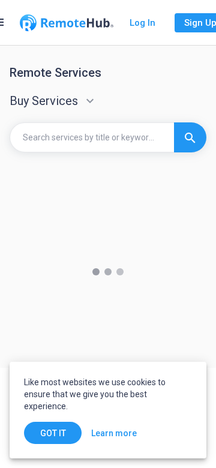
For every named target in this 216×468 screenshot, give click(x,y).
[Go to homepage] (66, 22)
